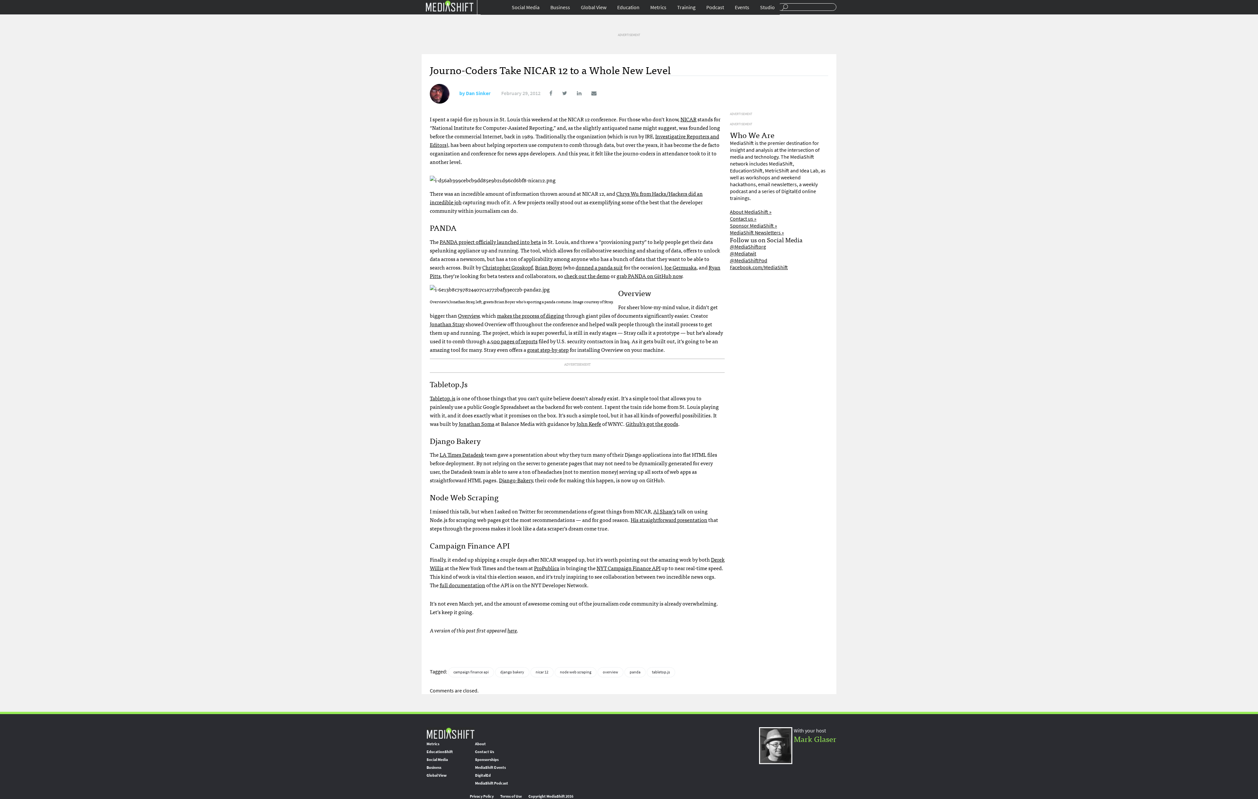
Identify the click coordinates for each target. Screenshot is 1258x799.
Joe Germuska (680, 267)
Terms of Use (511, 796)
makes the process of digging (530, 315)
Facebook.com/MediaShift (759, 267)
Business (560, 7)
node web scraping (575, 672)
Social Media (526, 7)
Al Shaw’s (664, 511)
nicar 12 (542, 672)
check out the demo (587, 275)
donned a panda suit (599, 267)
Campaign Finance (628, 568)
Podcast (715, 7)
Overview (468, 315)
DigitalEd (483, 775)
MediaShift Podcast (491, 783)
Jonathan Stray (447, 324)
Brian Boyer (548, 267)
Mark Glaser (815, 738)
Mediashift (449, 5)
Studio (767, 7)
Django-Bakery (516, 480)
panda (635, 672)
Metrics (658, 7)
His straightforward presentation (669, 519)
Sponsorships (487, 759)
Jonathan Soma (476, 423)
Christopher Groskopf (507, 267)
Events (742, 7)
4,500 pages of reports (512, 341)
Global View (593, 7)
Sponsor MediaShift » (753, 225)
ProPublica (546, 568)
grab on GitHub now (649, 275)
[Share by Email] (589, 93)
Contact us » (743, 218)
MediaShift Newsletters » (757, 232)
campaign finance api (471, 672)
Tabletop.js (442, 398)
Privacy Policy (482, 796)
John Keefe (589, 423)
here (512, 630)
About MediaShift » (751, 212)
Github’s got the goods (652, 423)
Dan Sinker (478, 93)
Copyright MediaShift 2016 (550, 796)
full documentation (462, 585)
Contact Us (484, 751)
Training (686, 7)
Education (628, 7)
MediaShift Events (490, 767)
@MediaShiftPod (748, 260)
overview (610, 672)
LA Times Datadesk (462, 454)
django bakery (512, 672)
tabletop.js (661, 672)
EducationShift (440, 751)
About (480, 744)
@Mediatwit (743, 253)
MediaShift (450, 733)
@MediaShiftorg (748, 246)
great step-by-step (548, 349)
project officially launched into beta (490, 241)
